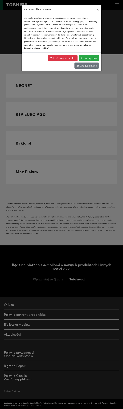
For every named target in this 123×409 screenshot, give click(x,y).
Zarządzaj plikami (87, 65)
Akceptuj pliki (89, 58)
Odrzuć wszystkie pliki (62, 58)
